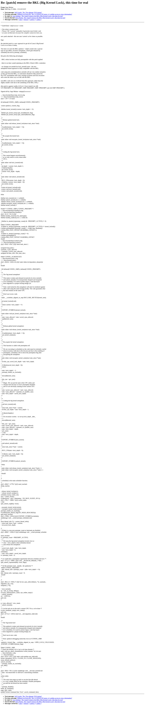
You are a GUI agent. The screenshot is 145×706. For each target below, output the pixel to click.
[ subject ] (32, 19)
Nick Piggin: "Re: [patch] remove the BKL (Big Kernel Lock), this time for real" (40, 18)
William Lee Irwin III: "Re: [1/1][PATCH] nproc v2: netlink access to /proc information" (44, 14)
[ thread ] (26, 19)
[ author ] (38, 19)
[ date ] (20, 19)
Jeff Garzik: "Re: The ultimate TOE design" (28, 12)
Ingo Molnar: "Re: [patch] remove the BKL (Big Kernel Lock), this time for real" (38, 16)
